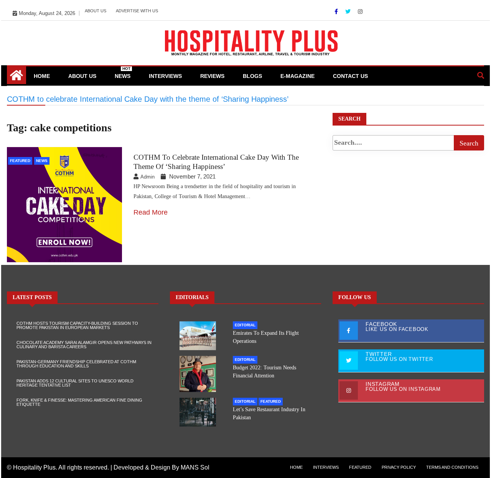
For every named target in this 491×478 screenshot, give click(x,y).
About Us (95, 10)
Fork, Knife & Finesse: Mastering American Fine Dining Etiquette (79, 402)
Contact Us (350, 76)
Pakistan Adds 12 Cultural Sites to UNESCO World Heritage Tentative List (74, 383)
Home (42, 76)
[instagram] (360, 11)
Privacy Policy (399, 467)
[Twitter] (348, 11)
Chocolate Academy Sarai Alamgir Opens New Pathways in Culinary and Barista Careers (84, 344)
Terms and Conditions (452, 467)
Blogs (252, 76)
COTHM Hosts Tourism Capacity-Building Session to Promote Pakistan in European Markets (77, 325)
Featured (20, 161)
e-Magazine (297, 76)
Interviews (165, 76)
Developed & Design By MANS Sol (161, 467)
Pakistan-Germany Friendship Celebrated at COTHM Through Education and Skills (76, 363)
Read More (150, 212)
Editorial (245, 325)
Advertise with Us (137, 10)
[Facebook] (336, 11)
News (122, 72)
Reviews (212, 76)
